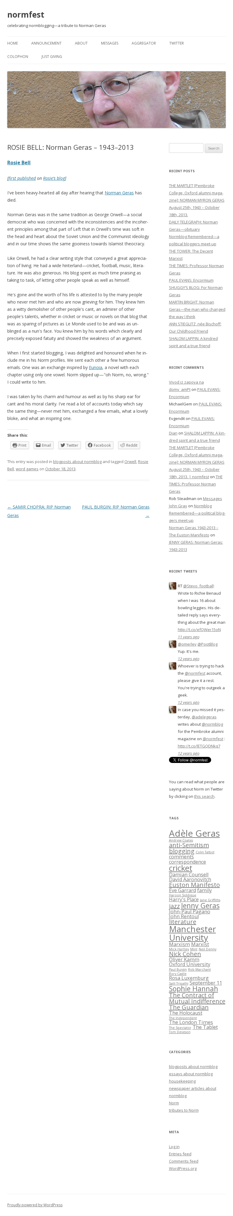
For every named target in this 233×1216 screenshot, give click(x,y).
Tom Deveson (180, 1032)
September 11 (206, 982)
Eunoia (95, 367)
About (81, 43)
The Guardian (189, 1007)
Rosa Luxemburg (189, 978)
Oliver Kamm (184, 959)
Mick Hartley (179, 949)
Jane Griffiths (210, 900)
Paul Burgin (178, 969)
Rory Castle (178, 974)
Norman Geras (119, 193)
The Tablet (205, 1027)
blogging (181, 851)
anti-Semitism (189, 845)
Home (12, 43)
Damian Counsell (188, 874)
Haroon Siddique (182, 895)
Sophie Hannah (193, 988)
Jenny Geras (200, 905)
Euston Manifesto (194, 885)
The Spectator (180, 1028)
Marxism (179, 944)
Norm (174, 1103)
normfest (25, 14)
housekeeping (182, 1081)
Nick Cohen (185, 954)
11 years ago (188, 637)
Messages (109, 43)
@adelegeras (204, 717)
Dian (173, 433)
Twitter (176, 43)
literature (182, 922)
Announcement (46, 43)
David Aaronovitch (190, 879)
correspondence (187, 861)
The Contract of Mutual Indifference (197, 998)
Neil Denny (207, 949)
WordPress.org (183, 1168)
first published (22, 178)
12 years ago (188, 658)
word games (27, 469)
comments (181, 856)
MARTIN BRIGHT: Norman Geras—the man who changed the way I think (197, 309)
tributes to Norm (184, 1110)
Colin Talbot (205, 852)
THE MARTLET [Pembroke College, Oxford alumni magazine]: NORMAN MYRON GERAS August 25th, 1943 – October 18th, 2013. (197, 200)
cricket (180, 868)
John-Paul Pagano (189, 911)
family (204, 890)
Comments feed (183, 1161)
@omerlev (187, 644)
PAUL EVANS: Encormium (191, 280)
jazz (174, 906)
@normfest (195, 673)
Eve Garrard (182, 890)
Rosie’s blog (54, 178)
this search (204, 796)
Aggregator (144, 43)
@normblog (212, 724)
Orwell (130, 461)
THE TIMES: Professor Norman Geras (196, 484)
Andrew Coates (181, 840)
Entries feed (180, 1154)
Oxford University (189, 964)
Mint (194, 949)
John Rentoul (184, 916)
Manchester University (192, 933)
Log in (174, 1146)
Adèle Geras (194, 833)
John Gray (178, 506)
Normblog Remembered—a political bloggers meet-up (197, 513)
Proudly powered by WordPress (34, 1205)
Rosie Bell (19, 162)
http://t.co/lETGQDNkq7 (199, 746)
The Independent (183, 1018)
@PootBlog (208, 644)
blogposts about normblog (77, 461)
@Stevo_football (198, 586)
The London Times (191, 1022)
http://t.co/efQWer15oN (199, 629)
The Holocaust (185, 1012)
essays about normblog (191, 1074)
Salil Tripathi (178, 983)
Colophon (17, 56)
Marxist (200, 944)
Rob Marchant (199, 969)
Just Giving (52, 56)
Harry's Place (184, 899)
